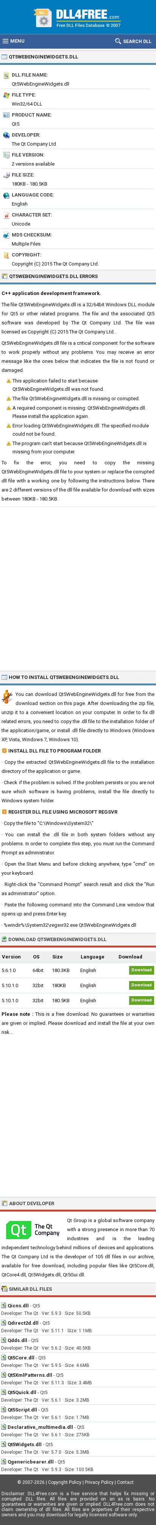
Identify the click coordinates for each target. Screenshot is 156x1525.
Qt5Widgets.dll (25, 1444)
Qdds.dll (17, 1340)
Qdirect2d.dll (23, 1323)
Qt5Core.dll (21, 1358)
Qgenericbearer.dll (31, 1462)
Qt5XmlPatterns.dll (30, 1375)
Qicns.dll (18, 1305)
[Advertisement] (78, 588)
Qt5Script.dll (22, 1410)
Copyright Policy (64, 1482)
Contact (125, 1482)
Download (141, 970)
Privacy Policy (99, 1482)
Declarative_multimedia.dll (40, 1427)
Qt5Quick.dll (22, 1392)
